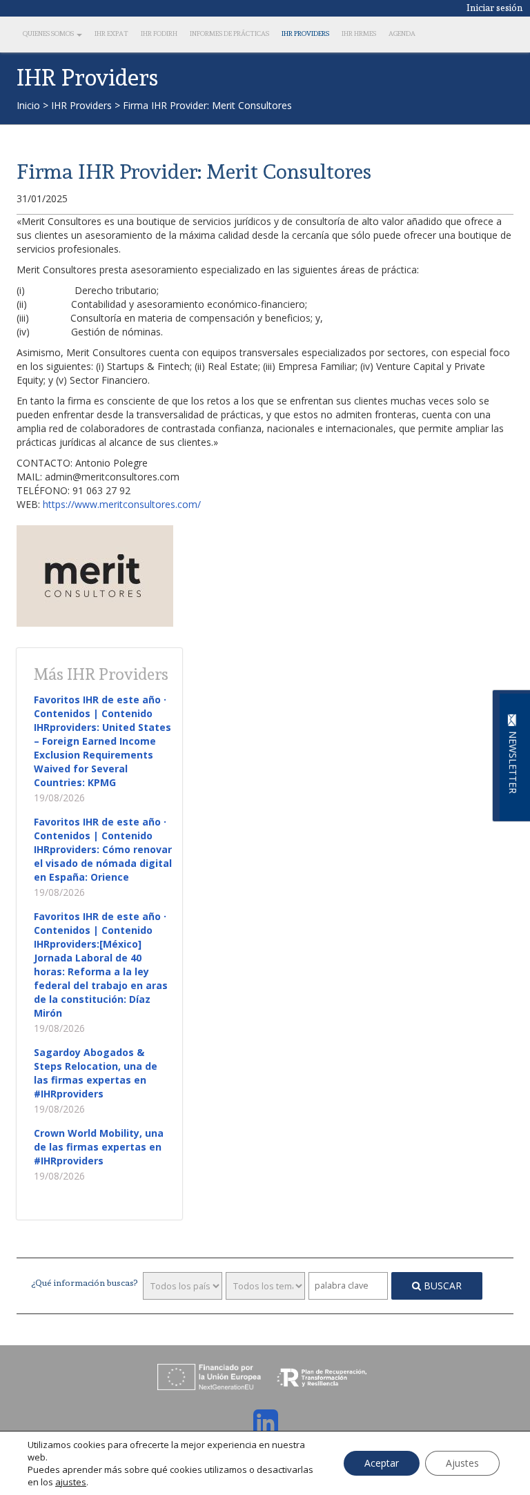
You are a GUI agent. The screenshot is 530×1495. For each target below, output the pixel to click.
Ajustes (462, 1462)
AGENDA (402, 33)
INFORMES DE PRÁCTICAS (229, 33)
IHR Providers (305, 33)
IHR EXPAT (111, 33)
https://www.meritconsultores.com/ (122, 504)
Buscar (441, 1285)
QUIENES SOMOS (49, 33)
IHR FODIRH (159, 33)
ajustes (70, 1482)
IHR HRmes (359, 33)
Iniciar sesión (495, 7)
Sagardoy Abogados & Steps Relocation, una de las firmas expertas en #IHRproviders (95, 1073)
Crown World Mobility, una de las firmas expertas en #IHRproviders (99, 1146)
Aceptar (381, 1462)
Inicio (28, 105)
